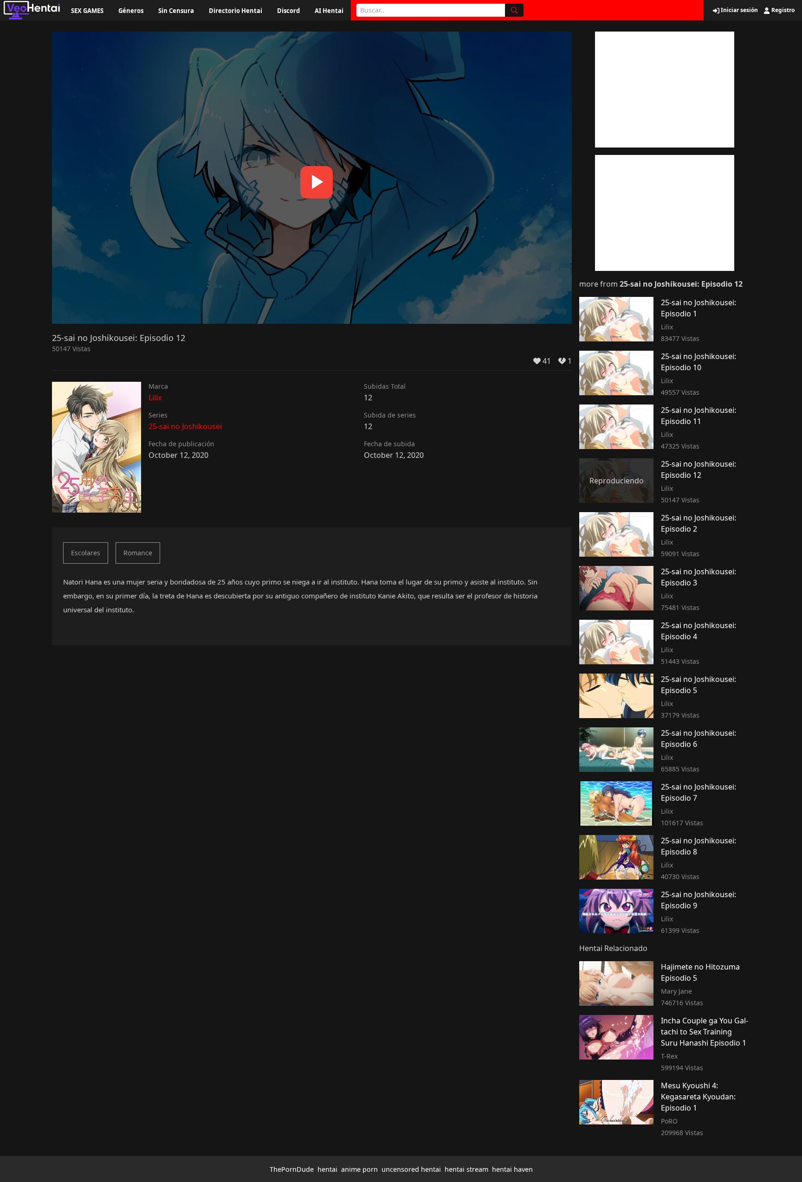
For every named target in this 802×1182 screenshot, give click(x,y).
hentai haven (512, 1169)
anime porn (359, 1169)
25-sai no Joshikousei (185, 426)
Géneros (130, 10)
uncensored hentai (411, 1169)
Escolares (85, 552)
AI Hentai (329, 10)
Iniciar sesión (738, 10)
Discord (288, 10)
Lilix (155, 397)
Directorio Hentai (235, 10)
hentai (327, 1169)
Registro (782, 10)
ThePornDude (292, 1169)
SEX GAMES (87, 10)
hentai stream (466, 1169)
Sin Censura (176, 10)
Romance (137, 552)
